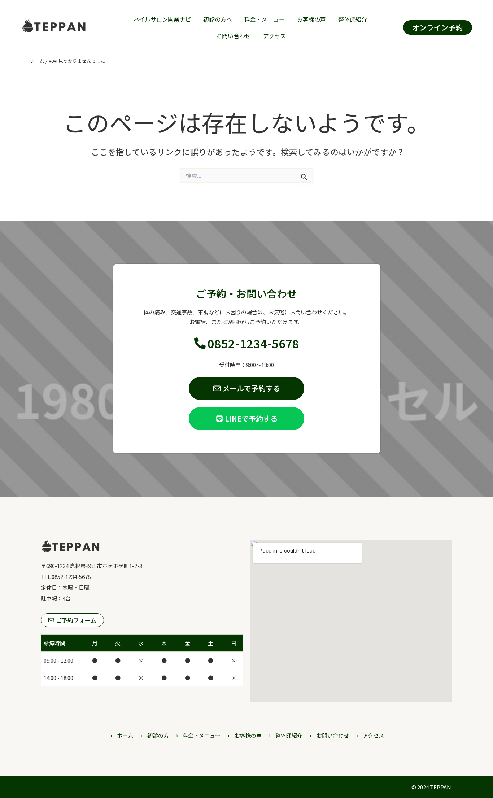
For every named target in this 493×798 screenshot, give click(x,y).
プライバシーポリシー (68, 787)
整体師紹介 (352, 19)
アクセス (274, 35)
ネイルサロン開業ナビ (162, 19)
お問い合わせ (233, 35)
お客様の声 (311, 19)
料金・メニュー (264, 19)
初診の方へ (217, 19)
